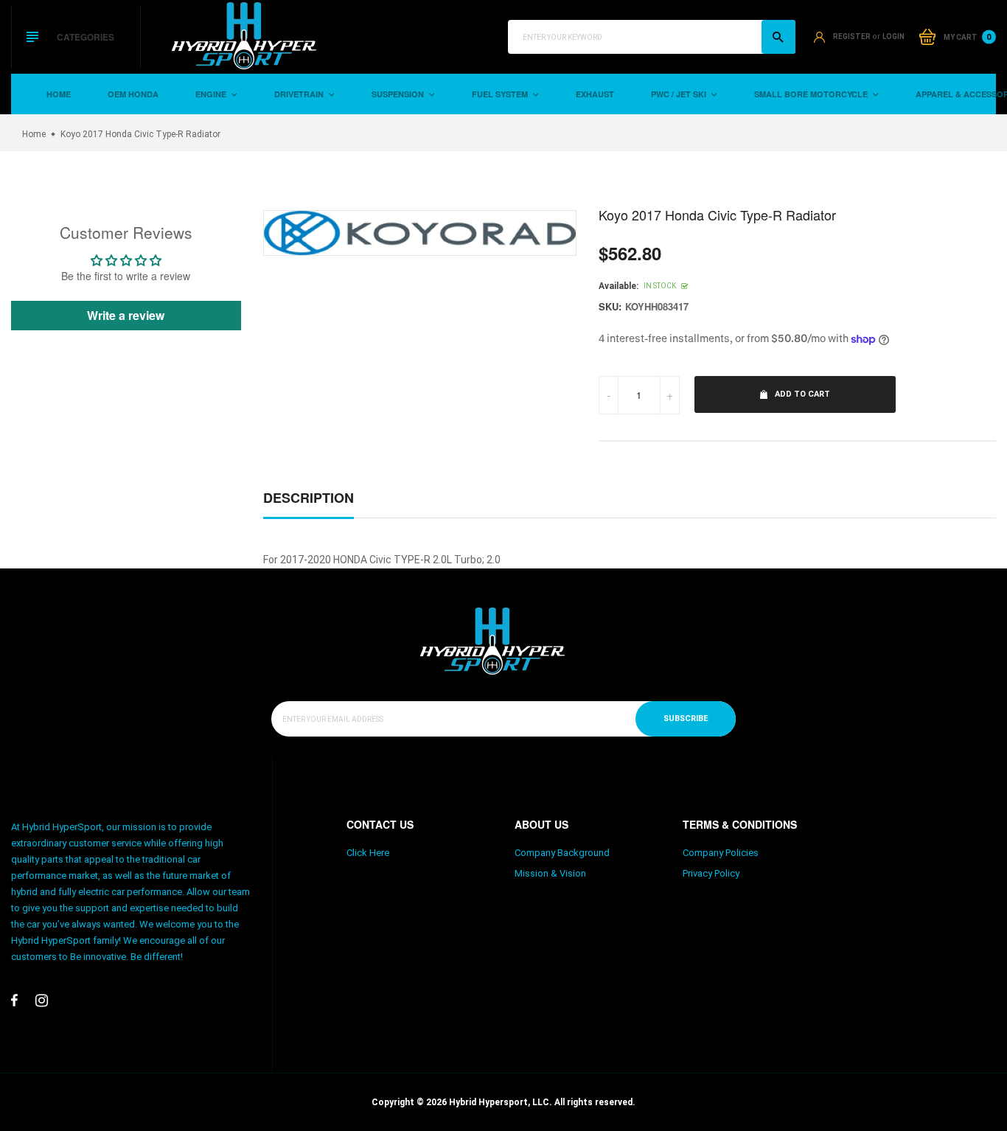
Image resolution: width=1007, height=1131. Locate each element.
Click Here (367, 852)
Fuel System (501, 94)
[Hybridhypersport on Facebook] (14, 1000)
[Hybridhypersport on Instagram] (41, 1000)
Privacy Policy (711, 873)
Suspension (399, 94)
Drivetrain (300, 94)
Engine (212, 94)
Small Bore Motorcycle (812, 94)
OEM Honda (133, 94)
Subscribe (685, 718)
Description (308, 497)
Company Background (562, 852)
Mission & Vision (550, 873)
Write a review (125, 315)
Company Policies (721, 852)
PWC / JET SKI (679, 94)
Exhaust (595, 94)
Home (58, 94)
